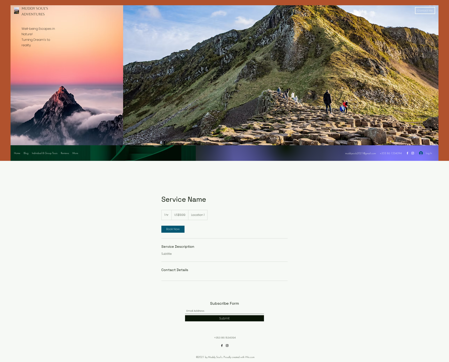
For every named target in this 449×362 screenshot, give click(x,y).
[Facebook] (407, 153)
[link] (173, 229)
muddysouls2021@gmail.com (360, 153)
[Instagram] (412, 153)
